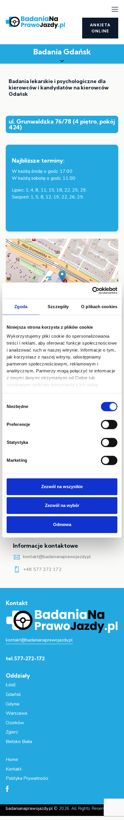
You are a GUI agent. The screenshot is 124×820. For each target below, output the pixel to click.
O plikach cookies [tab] (99, 306)
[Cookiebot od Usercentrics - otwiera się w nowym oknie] (92, 290)
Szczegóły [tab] (58, 306)
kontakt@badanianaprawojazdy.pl (57, 557)
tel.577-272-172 (25, 658)
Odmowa (62, 524)
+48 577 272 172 (42, 569)
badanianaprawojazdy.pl (29, 808)
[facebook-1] (7, 789)
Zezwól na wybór (62, 505)
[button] (115, 9)
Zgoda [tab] (20, 306)
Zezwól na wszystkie (62, 486)
